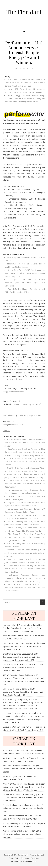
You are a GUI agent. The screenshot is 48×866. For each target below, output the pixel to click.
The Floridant (24, 12)
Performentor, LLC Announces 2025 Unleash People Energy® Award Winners (24, 52)
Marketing (27, 404)
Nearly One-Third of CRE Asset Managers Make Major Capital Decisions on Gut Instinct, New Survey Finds (24, 273)
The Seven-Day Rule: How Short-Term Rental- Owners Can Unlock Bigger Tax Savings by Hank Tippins (24, 537)
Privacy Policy (14, 858)
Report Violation (36, 415)
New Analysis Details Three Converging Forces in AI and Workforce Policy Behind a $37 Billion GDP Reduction (23, 797)
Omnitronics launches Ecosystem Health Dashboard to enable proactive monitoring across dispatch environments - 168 (21, 657)
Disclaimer (22, 415)
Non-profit (37, 404)
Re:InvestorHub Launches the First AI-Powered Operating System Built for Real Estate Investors (24, 587)
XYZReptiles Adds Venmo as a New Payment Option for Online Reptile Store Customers (24, 282)
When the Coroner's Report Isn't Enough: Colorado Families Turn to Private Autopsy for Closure (23, 768)
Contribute (25, 858)
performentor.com (15, 379)
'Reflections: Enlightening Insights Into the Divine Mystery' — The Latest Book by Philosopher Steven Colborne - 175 (24, 646)
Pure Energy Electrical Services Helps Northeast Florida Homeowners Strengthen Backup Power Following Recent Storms (24, 98)
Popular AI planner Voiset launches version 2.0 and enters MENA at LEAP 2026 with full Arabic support (23, 808)
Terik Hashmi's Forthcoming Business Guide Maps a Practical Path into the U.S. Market (24, 461)
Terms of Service (36, 855)
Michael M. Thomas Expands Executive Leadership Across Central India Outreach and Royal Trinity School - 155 (23, 691)
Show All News (9, 415)
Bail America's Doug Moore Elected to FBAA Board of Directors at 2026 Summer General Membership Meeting (24, 82)
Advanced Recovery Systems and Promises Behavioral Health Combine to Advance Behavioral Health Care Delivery (24, 578)
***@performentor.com (13, 391)
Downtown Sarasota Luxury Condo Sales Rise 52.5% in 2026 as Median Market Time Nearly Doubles (24, 568)
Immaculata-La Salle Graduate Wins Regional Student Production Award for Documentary (24, 483)
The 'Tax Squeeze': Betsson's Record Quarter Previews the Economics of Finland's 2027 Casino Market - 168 (23, 667)
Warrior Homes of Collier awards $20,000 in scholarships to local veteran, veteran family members (24, 552)
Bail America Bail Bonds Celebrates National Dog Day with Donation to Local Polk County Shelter (24, 442)
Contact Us (35, 858)
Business (18, 404)
